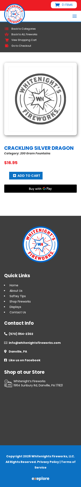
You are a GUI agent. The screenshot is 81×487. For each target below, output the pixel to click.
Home (14, 285)
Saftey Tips (18, 296)
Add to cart (28, 175)
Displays (15, 307)
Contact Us (18, 312)
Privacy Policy (48, 462)
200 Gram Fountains (35, 153)
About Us (16, 291)
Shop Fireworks (20, 301)
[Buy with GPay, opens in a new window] (40, 188)
